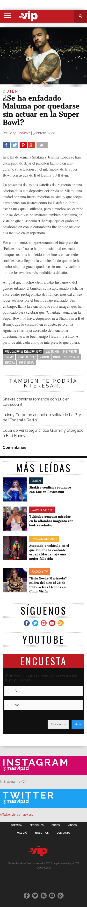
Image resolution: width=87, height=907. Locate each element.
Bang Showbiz (19, 133)
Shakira (10, 362)
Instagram (70, 351)
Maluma (44, 357)
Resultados (58, 724)
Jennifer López (26, 357)
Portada (16, 825)
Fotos (55, 825)
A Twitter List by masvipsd (16, 814)
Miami (56, 357)
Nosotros (42, 833)
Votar (78, 724)
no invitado (71, 357)
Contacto (63, 833)
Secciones (37, 825)
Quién (11, 91)
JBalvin (9, 357)
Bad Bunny (52, 351)
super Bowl (26, 362)
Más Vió (22, 833)
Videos (72, 825)
